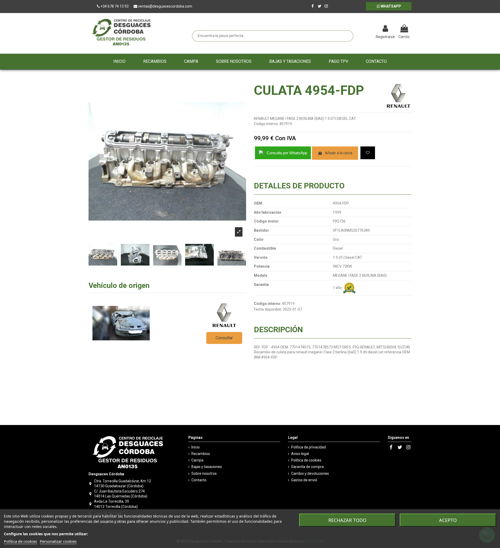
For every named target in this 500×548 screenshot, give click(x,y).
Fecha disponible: (268, 309)
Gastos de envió (304, 480)
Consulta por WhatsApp (287, 153)
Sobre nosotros (204, 473)
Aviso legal (300, 454)
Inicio (195, 447)
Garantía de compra (307, 467)
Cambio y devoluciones (310, 473)
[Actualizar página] (358, 29)
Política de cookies (306, 460)
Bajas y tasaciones (206, 467)
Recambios (200, 454)
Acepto (448, 520)
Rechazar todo (347, 520)
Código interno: (266, 124)
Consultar (224, 337)
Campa (197, 460)
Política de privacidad (308, 447)
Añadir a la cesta (338, 153)
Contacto (199, 480)
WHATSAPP (390, 6)
